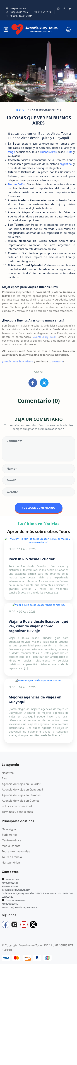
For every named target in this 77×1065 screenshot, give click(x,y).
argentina (66, 164)
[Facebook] (5, 924)
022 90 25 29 (44, 12)
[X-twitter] (33, 924)
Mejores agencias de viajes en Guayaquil (35, 699)
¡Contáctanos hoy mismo (17, 361)
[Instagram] (14, 924)
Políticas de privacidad (17, 806)
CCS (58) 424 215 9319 (21, 16)
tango (11, 152)
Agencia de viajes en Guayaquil (22, 789)
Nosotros (8, 773)
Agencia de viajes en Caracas (21, 795)
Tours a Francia (12, 857)
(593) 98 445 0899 (19, 12)
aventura (57, 361)
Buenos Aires (48, 152)
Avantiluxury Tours (45, 337)
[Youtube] (24, 924)
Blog (20, 110)
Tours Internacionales (16, 851)
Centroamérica (11, 840)
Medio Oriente (11, 846)
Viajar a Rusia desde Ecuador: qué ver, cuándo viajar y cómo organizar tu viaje (38, 626)
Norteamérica (11, 862)
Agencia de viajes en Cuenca (21, 801)
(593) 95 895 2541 (19, 8)
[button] (68, 29)
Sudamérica (10, 835)
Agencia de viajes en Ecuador (21, 784)
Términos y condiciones (17, 812)
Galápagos (9, 829)
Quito (69, 152)
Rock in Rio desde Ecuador (32, 559)
